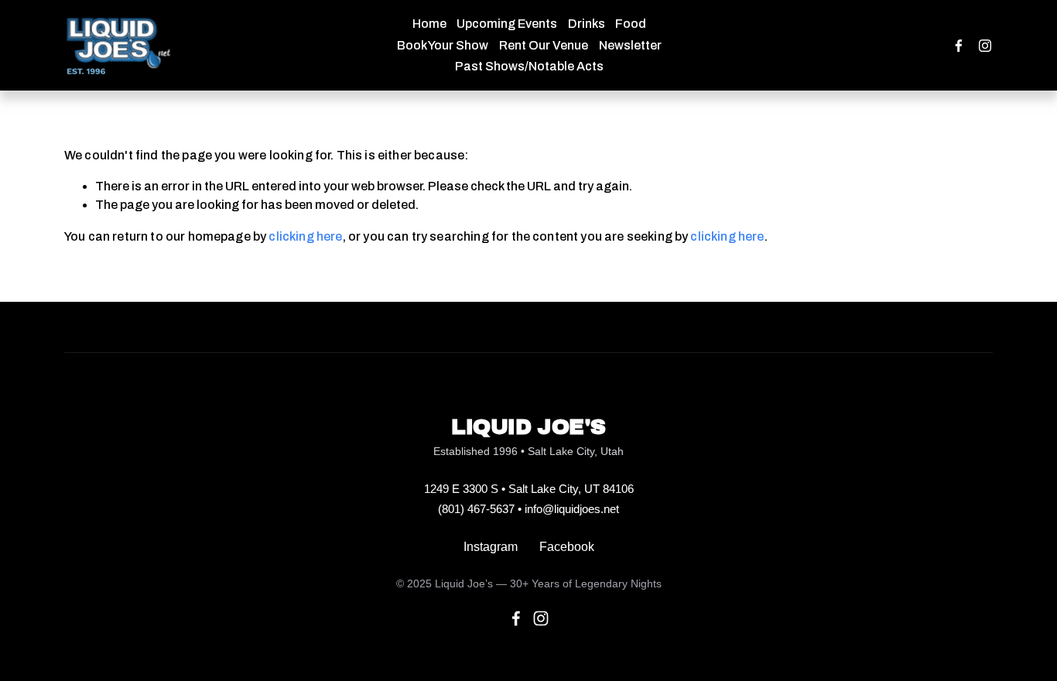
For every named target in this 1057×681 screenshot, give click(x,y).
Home (429, 23)
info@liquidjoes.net (572, 508)
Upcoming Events (507, 23)
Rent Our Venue (543, 45)
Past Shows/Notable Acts (529, 66)
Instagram (491, 546)
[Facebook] (958, 45)
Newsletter (630, 45)
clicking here (305, 236)
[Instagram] (985, 45)
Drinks (586, 23)
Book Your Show (442, 45)
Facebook (566, 546)
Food (630, 23)
